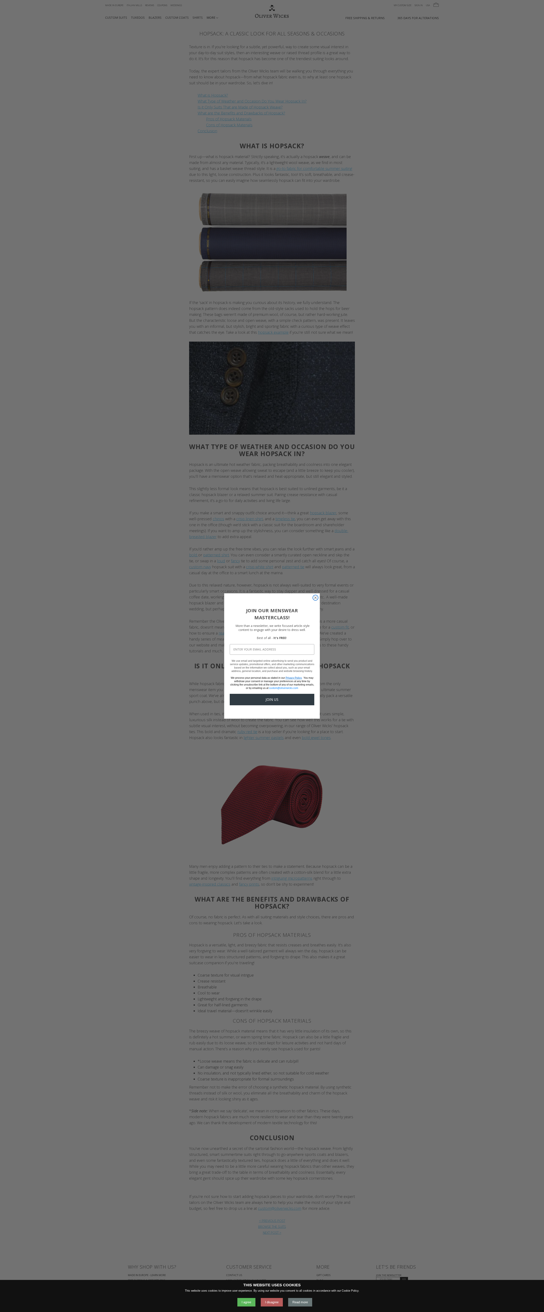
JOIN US (272, 699)
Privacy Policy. (294, 677)
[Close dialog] (315, 597)
